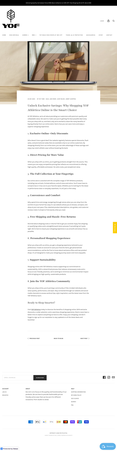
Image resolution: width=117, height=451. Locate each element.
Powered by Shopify (66, 435)
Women (24, 35)
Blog (47, 99)
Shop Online (61, 99)
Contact (109, 35)
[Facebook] (104, 378)
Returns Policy (76, 395)
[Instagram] (108, 378)
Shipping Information (78, 392)
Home (4, 35)
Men (33, 35)
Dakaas (15, 449)
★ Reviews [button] (115, 227)
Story (101, 35)
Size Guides (75, 398)
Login (102, 21)
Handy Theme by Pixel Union (53, 435)
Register (5, 395)
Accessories (90, 35)
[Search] (113, 21)
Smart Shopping (71, 99)
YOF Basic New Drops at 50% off (50, 35)
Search (73, 401)
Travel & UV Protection (74, 35)
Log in (4, 392)
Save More (53, 99)
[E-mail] (113, 378)
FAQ (72, 405)
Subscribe (40, 377)
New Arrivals (14, 35)
